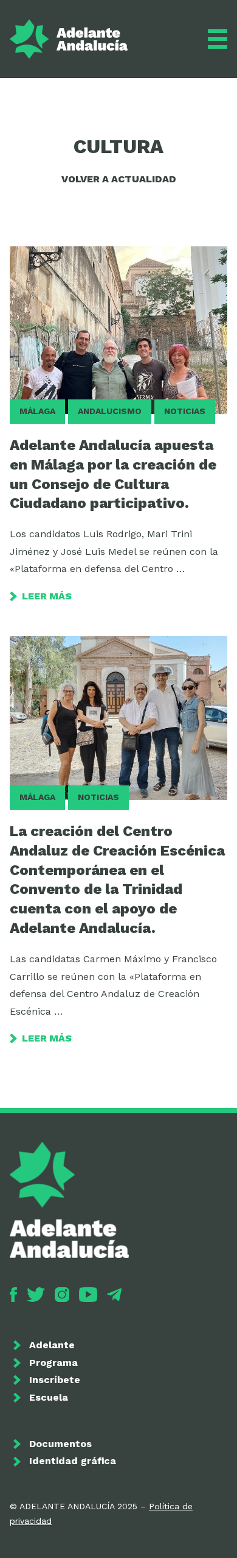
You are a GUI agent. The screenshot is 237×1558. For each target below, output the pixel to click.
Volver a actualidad (118, 179)
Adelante (52, 1345)
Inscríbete (54, 1379)
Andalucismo (110, 411)
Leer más (47, 596)
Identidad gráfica (72, 1461)
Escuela (48, 1397)
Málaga (37, 411)
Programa (53, 1362)
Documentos (60, 1443)
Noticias (184, 411)
